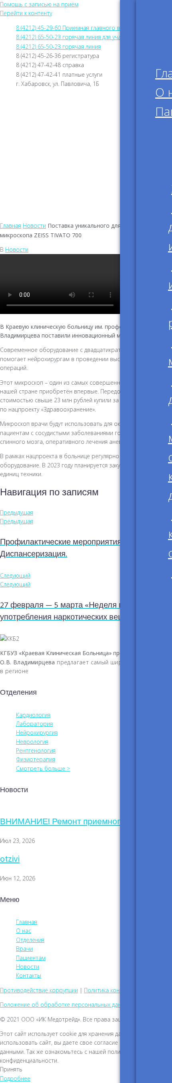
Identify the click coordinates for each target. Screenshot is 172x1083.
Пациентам (42, 136)
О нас (32, 125)
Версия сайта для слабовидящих (88, 100)
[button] (86, 212)
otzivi (10, 859)
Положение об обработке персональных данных (65, 1004)
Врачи (34, 157)
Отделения (41, 146)
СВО (30, 198)
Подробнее (15, 1078)
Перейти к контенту (26, 13)
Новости (37, 177)
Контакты (39, 188)
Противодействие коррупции (39, 990)
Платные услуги (48, 167)
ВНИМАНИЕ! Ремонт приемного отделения (84, 822)
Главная (37, 115)
